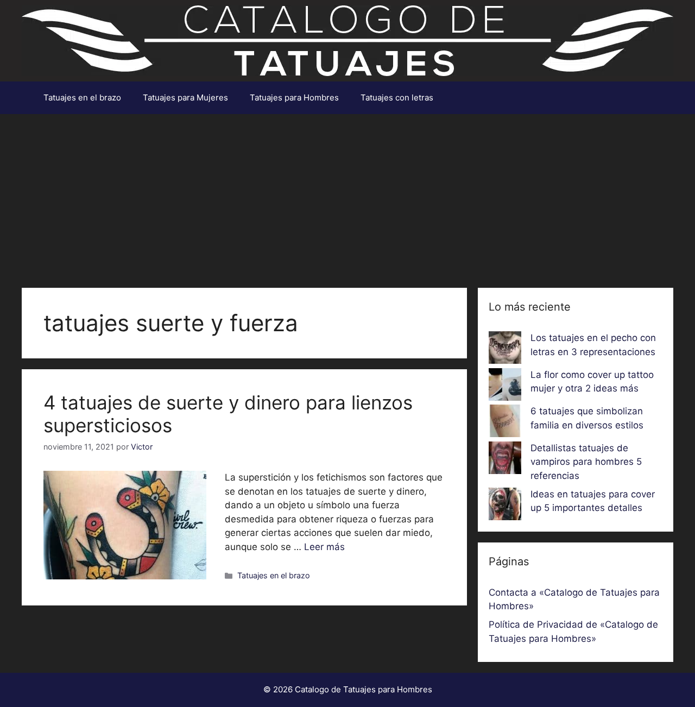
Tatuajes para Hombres (294, 97)
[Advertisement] (347, 195)
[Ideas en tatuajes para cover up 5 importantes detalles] (505, 506)
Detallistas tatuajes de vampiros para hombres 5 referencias (586, 462)
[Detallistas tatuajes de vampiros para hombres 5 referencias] (505, 459)
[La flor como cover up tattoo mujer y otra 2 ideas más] (505, 386)
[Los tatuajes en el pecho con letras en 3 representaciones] (505, 349)
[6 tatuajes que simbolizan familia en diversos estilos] (505, 423)
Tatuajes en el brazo (82, 97)
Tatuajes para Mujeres (185, 97)
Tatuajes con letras (397, 97)
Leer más (324, 546)
